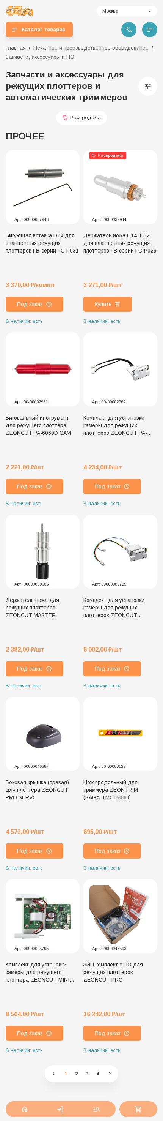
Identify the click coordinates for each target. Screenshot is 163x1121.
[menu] (149, 29)
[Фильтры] (147, 86)
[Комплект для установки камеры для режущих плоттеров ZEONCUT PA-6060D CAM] (120, 369)
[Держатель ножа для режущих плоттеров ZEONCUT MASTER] (43, 552)
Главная (16, 48)
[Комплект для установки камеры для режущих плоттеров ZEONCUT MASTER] (120, 552)
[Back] (53, 1073)
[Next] (109, 1073)
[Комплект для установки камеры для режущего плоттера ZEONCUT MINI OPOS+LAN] (43, 916)
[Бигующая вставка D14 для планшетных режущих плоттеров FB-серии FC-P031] (43, 187)
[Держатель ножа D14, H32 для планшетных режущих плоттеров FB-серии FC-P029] (120, 187)
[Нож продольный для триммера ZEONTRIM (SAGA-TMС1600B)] (120, 734)
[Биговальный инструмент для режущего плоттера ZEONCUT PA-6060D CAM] (43, 369)
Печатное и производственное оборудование (91, 48)
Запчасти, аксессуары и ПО (40, 57)
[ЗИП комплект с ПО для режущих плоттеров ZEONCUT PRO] (120, 916)
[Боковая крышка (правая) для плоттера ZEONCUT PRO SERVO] (43, 734)
